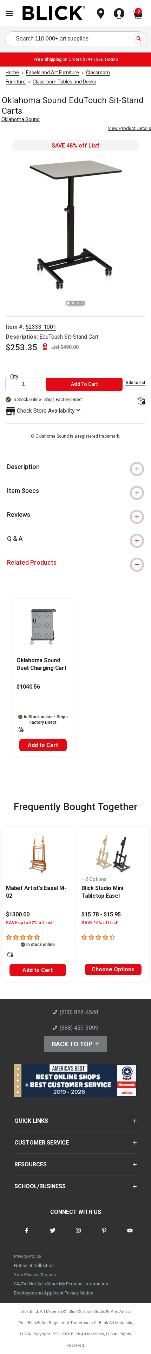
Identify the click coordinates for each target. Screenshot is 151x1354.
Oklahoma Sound (20, 119)
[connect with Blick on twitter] (53, 1234)
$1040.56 (28, 686)
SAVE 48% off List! (75, 145)
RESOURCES (30, 1164)
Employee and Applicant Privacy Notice (53, 1293)
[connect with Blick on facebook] (27, 1234)
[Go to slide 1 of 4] (68, 303)
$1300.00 (17, 914)
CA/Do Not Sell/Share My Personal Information (61, 1283)
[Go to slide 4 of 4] (82, 303)
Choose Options (113, 969)
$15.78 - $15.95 (101, 914)
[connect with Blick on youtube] (130, 1234)
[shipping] (140, 401)
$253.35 (21, 347)
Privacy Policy (27, 1256)
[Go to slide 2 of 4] (73, 303)
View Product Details (129, 128)
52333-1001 (41, 327)
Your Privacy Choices (35, 1274)
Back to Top (72, 1044)
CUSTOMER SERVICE (41, 1142)
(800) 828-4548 (79, 1012)
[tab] (75, 467)
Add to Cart (43, 745)
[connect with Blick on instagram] (78, 1234)
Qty (14, 377)
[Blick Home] (54, 13)
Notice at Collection (34, 1265)
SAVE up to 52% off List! (30, 922)
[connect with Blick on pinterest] (104, 1234)
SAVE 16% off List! (99, 922)
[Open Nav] (9, 13)
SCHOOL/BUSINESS (40, 1186)
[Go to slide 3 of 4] (78, 303)
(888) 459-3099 (79, 1027)
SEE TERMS (107, 59)
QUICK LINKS (31, 1120)
